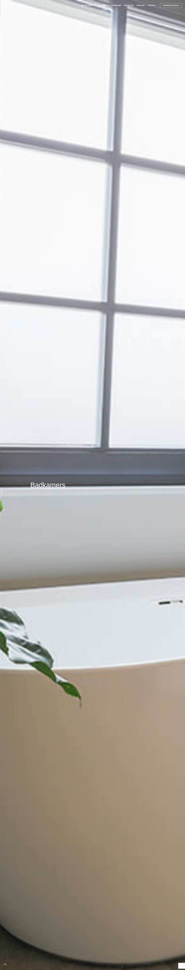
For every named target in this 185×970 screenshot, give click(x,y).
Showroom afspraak (171, 5)
